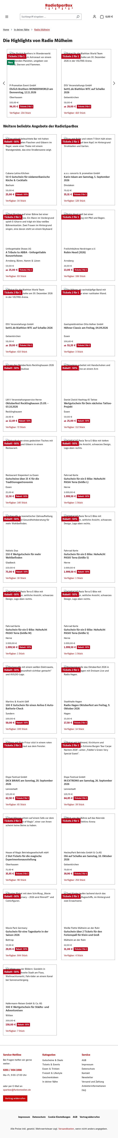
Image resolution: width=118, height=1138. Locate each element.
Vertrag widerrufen (15, 1098)
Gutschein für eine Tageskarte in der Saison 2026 (27, 933)
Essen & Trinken (50, 1068)
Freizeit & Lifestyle (52, 1073)
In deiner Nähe (50, 1081)
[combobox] (47, 17)
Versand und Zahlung (93, 1081)
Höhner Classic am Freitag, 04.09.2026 (86, 327)
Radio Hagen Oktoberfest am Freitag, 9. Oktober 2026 (87, 706)
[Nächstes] (114, 83)
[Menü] (6, 17)
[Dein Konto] (94, 16)
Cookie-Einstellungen (59, 1116)
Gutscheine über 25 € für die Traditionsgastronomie (22, 480)
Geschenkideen (50, 1077)
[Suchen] (77, 17)
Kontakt (86, 1073)
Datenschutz (88, 1068)
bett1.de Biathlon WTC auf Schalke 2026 (84, 90)
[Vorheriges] (4, 83)
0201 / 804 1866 (12, 1070)
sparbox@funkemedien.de (17, 1089)
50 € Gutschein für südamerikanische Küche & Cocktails (28, 178)
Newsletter (87, 1077)
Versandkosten (66, 1128)
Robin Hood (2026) (75, 252)
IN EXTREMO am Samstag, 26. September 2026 (88, 782)
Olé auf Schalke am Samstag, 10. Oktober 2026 (88, 857)
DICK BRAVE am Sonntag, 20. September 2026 (29, 782)
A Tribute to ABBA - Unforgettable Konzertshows (26, 254)
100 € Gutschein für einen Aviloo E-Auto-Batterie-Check (30, 706)
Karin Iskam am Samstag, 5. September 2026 (87, 178)
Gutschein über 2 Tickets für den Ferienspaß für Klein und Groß (83, 933)
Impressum (87, 1064)
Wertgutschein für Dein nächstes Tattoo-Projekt (88, 405)
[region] (59, 83)
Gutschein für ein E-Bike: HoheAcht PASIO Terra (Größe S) (84, 556)
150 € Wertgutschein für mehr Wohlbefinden (23, 556)
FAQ (84, 1090)
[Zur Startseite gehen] (59, 7)
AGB (84, 1060)
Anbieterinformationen (94, 1085)
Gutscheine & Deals (52, 1060)
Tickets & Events (51, 1064)
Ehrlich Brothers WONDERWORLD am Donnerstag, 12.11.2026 (31, 90)
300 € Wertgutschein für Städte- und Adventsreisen (27, 1008)
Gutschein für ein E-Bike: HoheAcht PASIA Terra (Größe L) (84, 480)
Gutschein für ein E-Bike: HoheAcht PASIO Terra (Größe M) (26, 631)
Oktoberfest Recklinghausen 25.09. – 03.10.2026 (27, 405)
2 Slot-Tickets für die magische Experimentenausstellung (24, 857)
